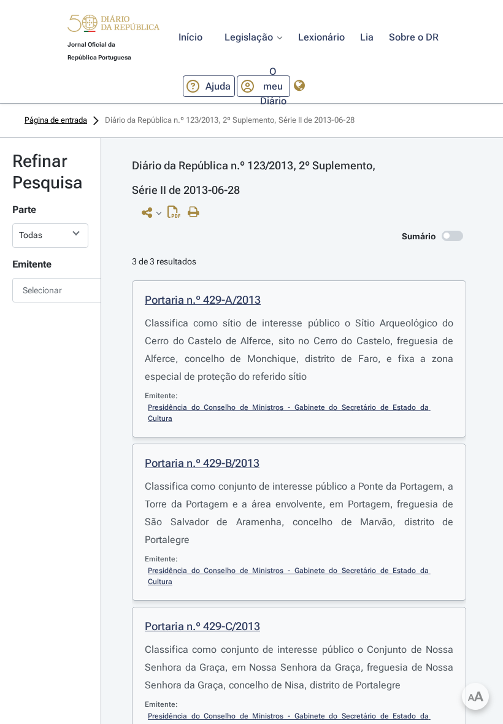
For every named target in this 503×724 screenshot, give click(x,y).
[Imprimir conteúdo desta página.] (196, 212)
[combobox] (50, 290)
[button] (113, 25)
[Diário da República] (113, 26)
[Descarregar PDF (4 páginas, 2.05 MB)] (176, 215)
